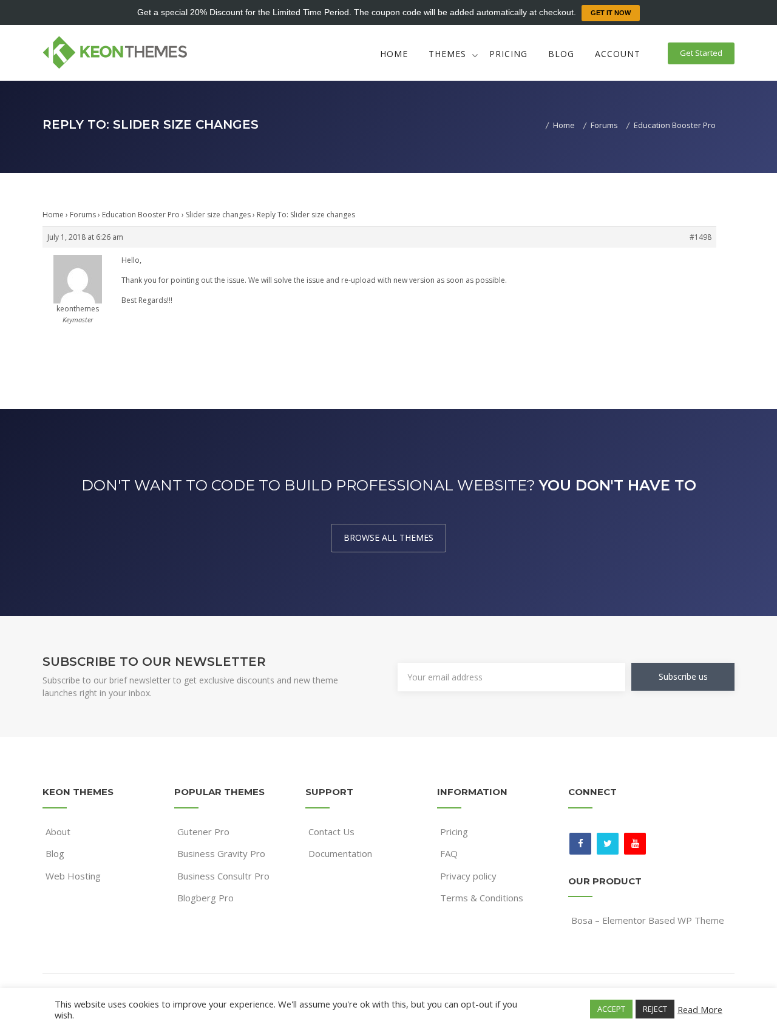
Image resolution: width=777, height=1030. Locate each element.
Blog (561, 53)
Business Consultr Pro (223, 876)
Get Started (701, 52)
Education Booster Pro (141, 214)
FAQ (449, 853)
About (58, 831)
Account (617, 53)
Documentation (340, 853)
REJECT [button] (655, 1008)
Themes (447, 53)
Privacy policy (468, 876)
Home (394, 53)
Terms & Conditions (481, 898)
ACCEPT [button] (611, 1008)
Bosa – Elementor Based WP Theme (647, 920)
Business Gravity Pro (221, 853)
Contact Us (331, 831)
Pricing (508, 53)
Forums (83, 214)
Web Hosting (73, 876)
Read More (699, 1009)
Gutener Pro (203, 831)
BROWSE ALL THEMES (388, 537)
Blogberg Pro (205, 898)
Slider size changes (218, 214)
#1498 (700, 237)
